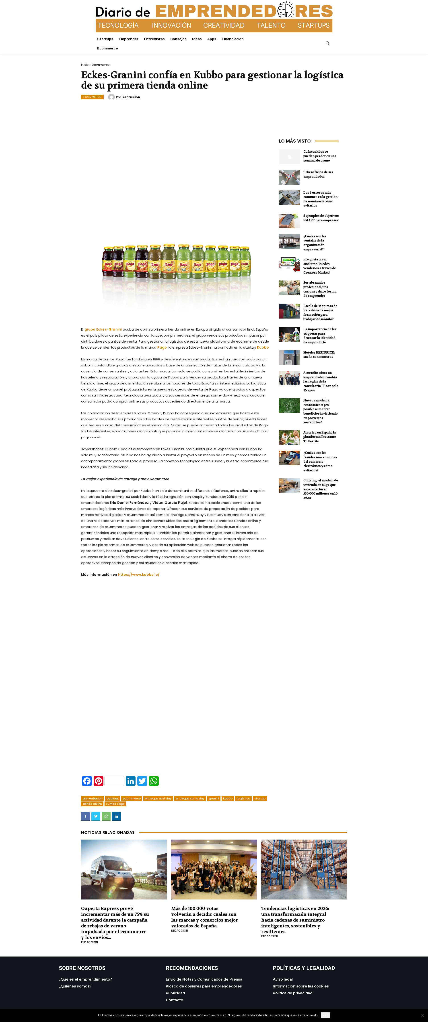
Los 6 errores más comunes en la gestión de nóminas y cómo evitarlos (320, 199)
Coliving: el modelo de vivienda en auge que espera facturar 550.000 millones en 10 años (320, 489)
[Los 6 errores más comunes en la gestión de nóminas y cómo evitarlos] (289, 197)
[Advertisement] (175, 168)
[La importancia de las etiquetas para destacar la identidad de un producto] (289, 334)
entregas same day (190, 798)
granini (214, 798)
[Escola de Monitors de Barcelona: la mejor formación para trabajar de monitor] (289, 311)
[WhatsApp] (106, 816)
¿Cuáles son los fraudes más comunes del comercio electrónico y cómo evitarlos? (320, 461)
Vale (325, 1015)
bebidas (113, 798)
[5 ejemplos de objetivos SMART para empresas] (289, 221)
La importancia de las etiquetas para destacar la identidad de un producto (319, 335)
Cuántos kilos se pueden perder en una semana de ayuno (319, 155)
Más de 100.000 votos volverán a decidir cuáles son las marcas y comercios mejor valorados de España (204, 917)
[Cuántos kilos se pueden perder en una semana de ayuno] (289, 156)
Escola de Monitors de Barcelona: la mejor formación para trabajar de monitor (320, 312)
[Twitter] (95, 816)
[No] (422, 1015)
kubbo (228, 798)
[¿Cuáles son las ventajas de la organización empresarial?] (289, 241)
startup (259, 798)
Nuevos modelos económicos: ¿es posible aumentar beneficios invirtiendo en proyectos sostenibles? (320, 411)
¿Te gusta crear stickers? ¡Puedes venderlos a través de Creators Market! (319, 265)
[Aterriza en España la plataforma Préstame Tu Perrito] (289, 437)
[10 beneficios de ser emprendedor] (289, 177)
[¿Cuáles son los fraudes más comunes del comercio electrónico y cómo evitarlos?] (289, 458)
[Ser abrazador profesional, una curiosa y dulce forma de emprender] (289, 287)
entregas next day (158, 798)
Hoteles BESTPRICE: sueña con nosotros (319, 354)
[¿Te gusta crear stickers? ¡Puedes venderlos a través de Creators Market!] (289, 264)
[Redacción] (112, 97)
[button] (327, 43)
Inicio (85, 65)
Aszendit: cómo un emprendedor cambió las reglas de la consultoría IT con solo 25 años (320, 381)
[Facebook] (85, 816)
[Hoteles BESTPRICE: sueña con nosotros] (289, 357)
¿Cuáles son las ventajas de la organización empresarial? (314, 242)
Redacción (131, 97)
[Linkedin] (116, 816)
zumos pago (115, 804)
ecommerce (132, 798)
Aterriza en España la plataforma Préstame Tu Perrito (319, 436)
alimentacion (92, 798)
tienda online (92, 804)
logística (243, 798)
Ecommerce (101, 65)
